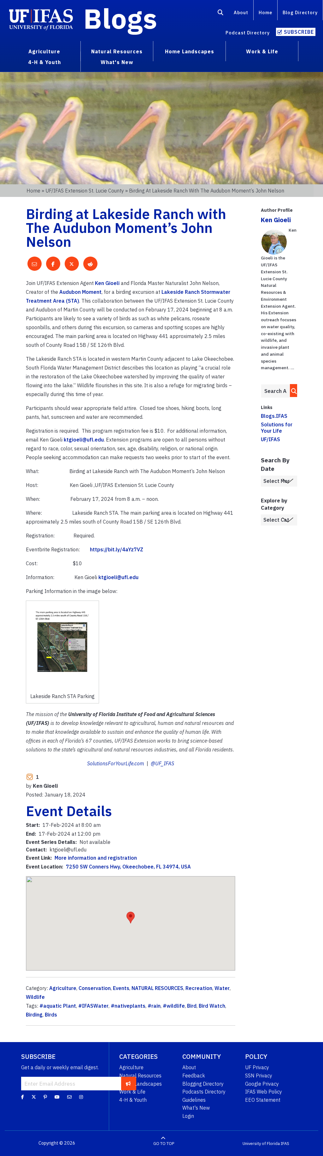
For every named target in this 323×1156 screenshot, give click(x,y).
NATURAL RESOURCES (157, 988)
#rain (154, 1006)
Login (188, 1116)
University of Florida (261, 1143)
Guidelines (194, 1100)
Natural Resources (140, 1075)
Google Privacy (262, 1084)
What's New (196, 1108)
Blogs (120, 18)
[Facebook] (22, 1096)
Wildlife (35, 997)
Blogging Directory (203, 1084)
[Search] (221, 13)
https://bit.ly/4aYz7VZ (117, 549)
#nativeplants (128, 1006)
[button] (130, 917)
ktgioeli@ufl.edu (84, 439)
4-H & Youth (133, 1100)
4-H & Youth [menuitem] (44, 62)
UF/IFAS (270, 439)
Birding (34, 1014)
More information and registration (96, 858)
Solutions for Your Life (276, 427)
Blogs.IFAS (274, 416)
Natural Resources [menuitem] (117, 51)
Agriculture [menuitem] (44, 51)
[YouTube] (57, 1096)
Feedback (193, 1075)
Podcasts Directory (204, 1091)
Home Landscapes (140, 1084)
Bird (192, 1006)
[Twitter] (34, 1096)
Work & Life (132, 1091)
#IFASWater (93, 1006)
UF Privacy (257, 1067)
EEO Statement (262, 1100)
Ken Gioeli (107, 283)
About (241, 12)
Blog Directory (300, 12)
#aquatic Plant (57, 1006)
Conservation (95, 988)
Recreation (198, 988)
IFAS (285, 1143)
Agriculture (62, 988)
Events (121, 988)
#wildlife (174, 1006)
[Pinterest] (45, 1096)
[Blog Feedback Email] (69, 1096)
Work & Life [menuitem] (262, 51)
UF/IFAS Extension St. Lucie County (84, 190)
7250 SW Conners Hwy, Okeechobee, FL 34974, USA (128, 866)
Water (222, 988)
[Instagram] (81, 1096)
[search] (292, 390)
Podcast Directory (248, 33)
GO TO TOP (163, 1143)
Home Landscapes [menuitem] (189, 51)
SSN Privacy (258, 1075)
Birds (51, 1014)
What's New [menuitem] (117, 62)
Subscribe (299, 32)
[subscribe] (128, 1083)
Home (265, 12)
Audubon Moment (80, 292)
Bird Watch (212, 1006)
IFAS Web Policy (263, 1091)
